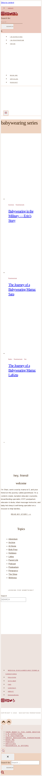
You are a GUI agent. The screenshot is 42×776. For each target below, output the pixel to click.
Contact (12, 688)
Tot (25, 359)
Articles (14, 79)
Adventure (13, 539)
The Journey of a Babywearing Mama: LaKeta (22, 370)
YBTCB (13, 43)
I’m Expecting (16, 36)
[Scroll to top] (3, 722)
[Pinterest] (8, 15)
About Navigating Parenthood (23, 738)
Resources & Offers (17, 745)
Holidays (12, 553)
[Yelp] (16, 15)
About (11, 8)
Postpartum (20, 204)
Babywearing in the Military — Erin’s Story (20, 216)
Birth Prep (13, 550)
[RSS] (13, 15)
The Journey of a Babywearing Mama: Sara (22, 289)
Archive (11, 204)
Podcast (14, 82)
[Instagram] (3, 15)
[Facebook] (6, 15)
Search (4, 596)
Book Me (14, 75)
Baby (10, 359)
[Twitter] (10, 15)
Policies (12, 677)
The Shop (13, 574)
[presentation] (23, 169)
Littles (11, 557)
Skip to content (7, 3)
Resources (13, 695)
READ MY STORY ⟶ (21, 514)
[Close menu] (1, 727)
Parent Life (13, 560)
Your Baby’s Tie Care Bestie (23, 732)
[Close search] (8, 756)
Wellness (13, 578)
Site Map (12, 681)
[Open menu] (6, 113)
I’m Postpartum (17, 40)
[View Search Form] (3, 751)
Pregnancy (13, 571)
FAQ (9, 684)
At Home (12, 546)
